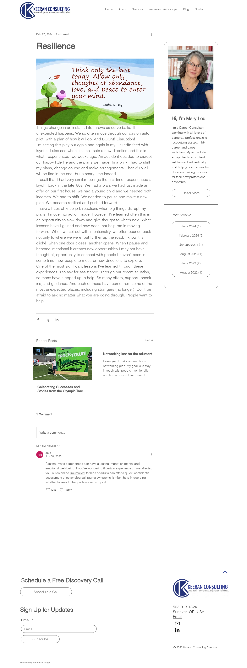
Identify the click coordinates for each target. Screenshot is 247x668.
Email (25, 620)
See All (149, 340)
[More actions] (151, 34)
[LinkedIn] (177, 630)
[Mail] (177, 623)
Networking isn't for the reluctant (127, 354)
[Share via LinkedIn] (57, 320)
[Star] (225, 572)
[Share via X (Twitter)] (47, 320)
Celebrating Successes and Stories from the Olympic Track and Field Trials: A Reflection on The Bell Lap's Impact (61, 389)
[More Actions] (151, 454)
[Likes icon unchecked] (48, 490)
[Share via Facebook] (38, 320)
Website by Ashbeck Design (35, 662)
